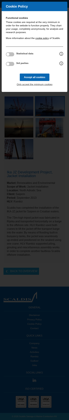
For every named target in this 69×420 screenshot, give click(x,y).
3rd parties (22, 63)
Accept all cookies (34, 77)
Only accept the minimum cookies (34, 84)
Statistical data (24, 53)
